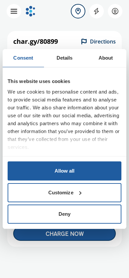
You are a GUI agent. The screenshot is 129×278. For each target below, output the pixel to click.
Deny (64, 214)
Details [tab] (65, 58)
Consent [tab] (23, 58)
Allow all (65, 171)
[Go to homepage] (30, 11)
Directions (103, 41)
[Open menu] (14, 11)
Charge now (65, 233)
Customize (60, 192)
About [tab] (106, 58)
